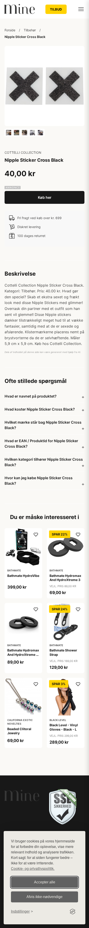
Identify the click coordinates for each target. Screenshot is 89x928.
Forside (10, 30)
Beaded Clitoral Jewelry (19, 731)
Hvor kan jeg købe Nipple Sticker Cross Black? (39, 481)
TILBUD (56, 9)
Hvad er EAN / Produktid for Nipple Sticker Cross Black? (41, 443)
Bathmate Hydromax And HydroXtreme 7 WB (23, 654)
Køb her (44, 197)
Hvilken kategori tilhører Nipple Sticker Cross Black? (44, 462)
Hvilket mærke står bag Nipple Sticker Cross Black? (43, 425)
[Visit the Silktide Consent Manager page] (72, 911)
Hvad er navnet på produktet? (31, 396)
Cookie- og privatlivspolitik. (33, 868)
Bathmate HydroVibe (23, 576)
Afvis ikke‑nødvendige (44, 897)
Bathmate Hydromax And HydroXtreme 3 (65, 578)
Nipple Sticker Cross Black (25, 37)
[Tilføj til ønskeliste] (36, 534)
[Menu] (81, 9)
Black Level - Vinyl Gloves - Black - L (64, 727)
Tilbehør (30, 30)
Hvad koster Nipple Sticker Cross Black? (40, 409)
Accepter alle (44, 882)
